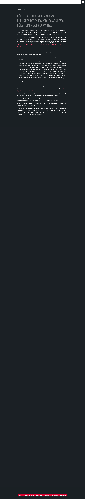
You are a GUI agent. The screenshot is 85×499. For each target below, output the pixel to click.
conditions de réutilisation (37, 89)
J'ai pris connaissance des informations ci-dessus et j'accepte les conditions (42, 495)
